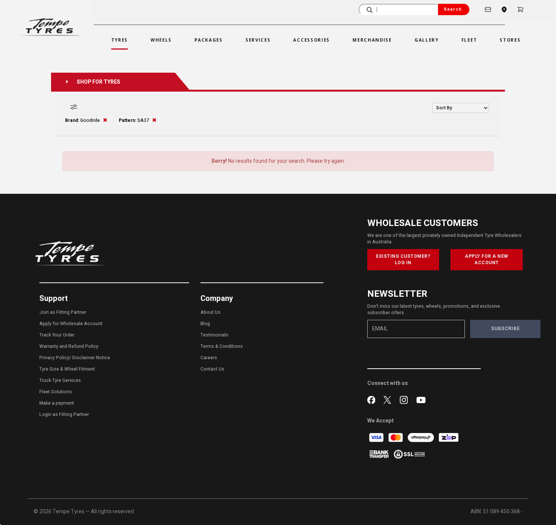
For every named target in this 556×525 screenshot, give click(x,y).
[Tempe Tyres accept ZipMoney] (448, 437)
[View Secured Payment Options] (409, 454)
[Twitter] (389, 398)
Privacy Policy (54, 357)
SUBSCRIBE (505, 328)
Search (453, 9)
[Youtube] (421, 398)
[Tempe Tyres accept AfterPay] (421, 437)
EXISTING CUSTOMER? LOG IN (403, 259)
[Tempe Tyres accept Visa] (377, 437)
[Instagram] (405, 398)
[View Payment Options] (379, 454)
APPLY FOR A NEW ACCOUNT (486, 259)
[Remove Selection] (105, 120)
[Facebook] (372, 398)
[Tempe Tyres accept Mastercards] (396, 437)
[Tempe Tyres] (50, 27)
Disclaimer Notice (91, 357)
